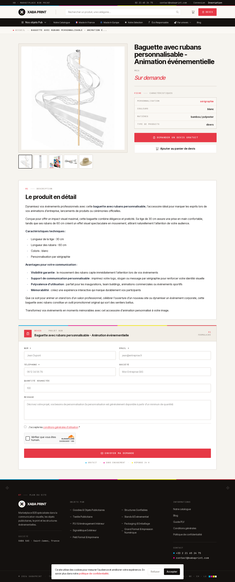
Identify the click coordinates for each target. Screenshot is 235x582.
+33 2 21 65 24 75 (188, 553)
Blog (199, 22)
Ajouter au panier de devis (177, 148)
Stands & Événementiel (136, 516)
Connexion (199, 2)
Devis (209, 12)
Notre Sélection (135, 22)
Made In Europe (111, 22)
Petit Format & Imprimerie (86, 537)
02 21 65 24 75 (144, 2)
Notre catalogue (182, 509)
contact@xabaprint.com (173, 2)
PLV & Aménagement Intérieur (88, 523)
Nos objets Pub (34, 22)
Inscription (215, 2)
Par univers (182, 22)
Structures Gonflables (135, 509)
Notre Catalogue (62, 22)
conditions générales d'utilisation (60, 427)
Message (29, 397)
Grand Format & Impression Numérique (138, 531)
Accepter (172, 571)
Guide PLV (178, 521)
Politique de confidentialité (187, 534)
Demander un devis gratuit (177, 137)
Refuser (155, 571)
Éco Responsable (160, 22)
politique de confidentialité (94, 573)
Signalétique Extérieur (85, 530)
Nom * (27, 348)
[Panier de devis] (193, 12)
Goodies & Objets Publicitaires (89, 509)
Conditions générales (184, 528)
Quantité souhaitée (37, 381)
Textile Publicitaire (82, 516)
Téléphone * (32, 364)
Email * (124, 348)
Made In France (87, 22)
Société (124, 364)
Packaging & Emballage (137, 523)
